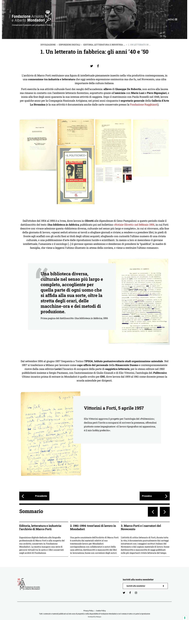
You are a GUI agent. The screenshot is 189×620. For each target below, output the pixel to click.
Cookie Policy (101, 611)
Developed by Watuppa (94, 616)
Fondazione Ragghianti (144, 104)
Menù (171, 19)
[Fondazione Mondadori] (32, 17)
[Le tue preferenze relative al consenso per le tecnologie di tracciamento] (185, 618)
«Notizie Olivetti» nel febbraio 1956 (134, 224)
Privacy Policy (88, 611)
